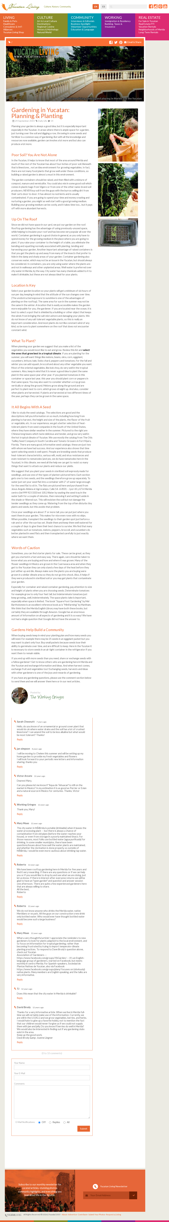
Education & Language (82, 29)
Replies (56, 1122)
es (103, 6)
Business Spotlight (80, 24)
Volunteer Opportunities (84, 26)
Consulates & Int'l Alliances (12, 28)
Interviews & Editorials (82, 21)
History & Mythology (47, 29)
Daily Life (42, 121)
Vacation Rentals (147, 26)
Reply (20, 739)
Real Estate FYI (146, 24)
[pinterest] (120, 42)
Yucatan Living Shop (13, 32)
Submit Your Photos (96, 1214)
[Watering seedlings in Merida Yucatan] (118, 246)
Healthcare (9, 24)
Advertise (72, 1214)
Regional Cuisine (45, 26)
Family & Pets (10, 21)
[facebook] (111, 42)
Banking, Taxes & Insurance (113, 25)
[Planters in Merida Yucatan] (118, 161)
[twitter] (116, 42)
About (64, 1214)
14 (51, 121)
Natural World (44, 32)
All (67, 1122)
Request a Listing (113, 1214)
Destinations (44, 24)
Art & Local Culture (47, 21)
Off (43, 1122)
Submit (83, 1128)
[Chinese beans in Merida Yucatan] (118, 216)
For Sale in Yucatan (148, 21)
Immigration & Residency (118, 21)
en (95, 6)
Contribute (82, 1214)
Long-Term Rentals (148, 32)
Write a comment (81, 715)
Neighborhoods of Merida (152, 29)
